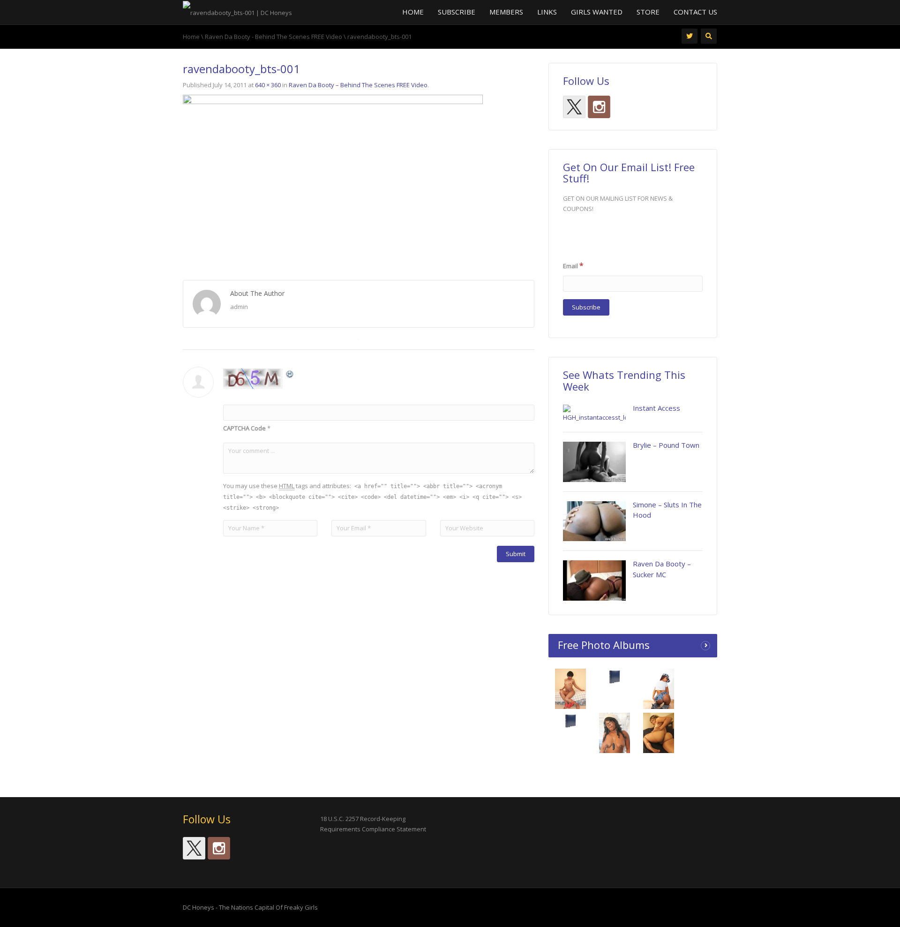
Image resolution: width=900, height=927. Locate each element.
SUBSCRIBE (456, 11)
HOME (413, 11)
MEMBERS (506, 11)
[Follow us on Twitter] (574, 107)
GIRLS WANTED (596, 11)
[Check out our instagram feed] (599, 107)
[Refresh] (290, 373)
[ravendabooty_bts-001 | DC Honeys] (237, 12)
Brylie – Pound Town (666, 445)
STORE (648, 11)
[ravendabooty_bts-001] (333, 178)
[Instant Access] (594, 413)
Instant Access (656, 408)
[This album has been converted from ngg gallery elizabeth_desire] (659, 735)
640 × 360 (268, 85)
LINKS (547, 11)
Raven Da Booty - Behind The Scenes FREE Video (273, 36)
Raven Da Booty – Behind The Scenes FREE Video (358, 85)
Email (573, 265)
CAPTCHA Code (244, 428)
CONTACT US (695, 11)
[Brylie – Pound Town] (594, 462)
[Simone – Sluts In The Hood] (594, 521)
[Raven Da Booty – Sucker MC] (594, 580)
